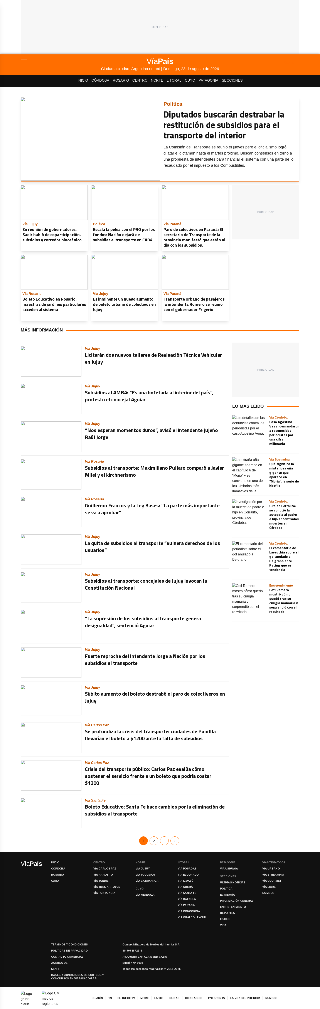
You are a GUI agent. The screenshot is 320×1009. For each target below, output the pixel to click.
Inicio (82, 80)
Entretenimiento (233, 906)
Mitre (144, 998)
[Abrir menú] (61, 61)
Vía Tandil (100, 880)
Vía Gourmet (271, 880)
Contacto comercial (67, 956)
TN (110, 998)
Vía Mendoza (145, 894)
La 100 (158, 998)
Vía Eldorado (188, 874)
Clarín (98, 998)
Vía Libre (269, 886)
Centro (139, 80)
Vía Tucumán (145, 874)
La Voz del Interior (245, 998)
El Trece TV (126, 998)
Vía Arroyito (103, 874)
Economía (227, 894)
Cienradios (193, 998)
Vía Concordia (189, 911)
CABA (55, 880)
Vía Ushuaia (229, 868)
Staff (55, 968)
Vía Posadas (187, 868)
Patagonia (208, 80)
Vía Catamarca (147, 880)
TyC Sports (216, 998)
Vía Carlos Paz (104, 868)
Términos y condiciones (69, 944)
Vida (223, 925)
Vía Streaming (273, 874)
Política (226, 888)
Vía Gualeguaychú (192, 917)
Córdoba (100, 80)
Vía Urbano (271, 868)
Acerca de (59, 962)
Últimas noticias (233, 882)
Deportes (227, 913)
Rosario (121, 80)
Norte (157, 80)
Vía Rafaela (187, 899)
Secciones (232, 80)
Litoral (174, 80)
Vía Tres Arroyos (106, 886)
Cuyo (190, 80)
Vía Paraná (186, 905)
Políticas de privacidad (69, 950)
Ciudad (174, 998)
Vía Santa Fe (187, 893)
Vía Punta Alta (104, 893)
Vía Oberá (185, 886)
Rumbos (268, 893)
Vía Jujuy (143, 868)
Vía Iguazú (186, 880)
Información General (237, 900)
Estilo (225, 919)
